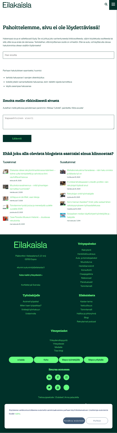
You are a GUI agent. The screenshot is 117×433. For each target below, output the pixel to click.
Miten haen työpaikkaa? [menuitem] (30, 305)
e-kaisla (21, 360)
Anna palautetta (72, 397)
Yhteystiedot (58, 344)
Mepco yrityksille (95, 360)
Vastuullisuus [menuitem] (86, 305)
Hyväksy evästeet (74, 420)
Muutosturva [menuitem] (86, 262)
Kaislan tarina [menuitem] (86, 301)
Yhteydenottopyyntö (58, 340)
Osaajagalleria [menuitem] (86, 274)
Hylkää (97, 420)
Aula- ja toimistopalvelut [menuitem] (86, 258)
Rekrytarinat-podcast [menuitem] (86, 321)
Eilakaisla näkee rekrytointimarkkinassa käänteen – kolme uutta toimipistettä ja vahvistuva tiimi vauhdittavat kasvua (33, 173)
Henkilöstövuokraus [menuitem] (86, 254)
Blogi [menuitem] (86, 317)
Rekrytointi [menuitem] (86, 250)
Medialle (58, 347)
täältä (17, 413)
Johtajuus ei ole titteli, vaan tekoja (24, 197)
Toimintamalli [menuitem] (86, 286)
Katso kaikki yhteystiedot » (30, 275)
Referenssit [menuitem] (86, 278)
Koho (46, 360)
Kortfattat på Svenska (30, 285)
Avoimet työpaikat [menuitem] (31, 301)
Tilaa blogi (58, 350)
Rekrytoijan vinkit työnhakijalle (80, 193)
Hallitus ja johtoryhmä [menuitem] (86, 313)
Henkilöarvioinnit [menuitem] (86, 266)
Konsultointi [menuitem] (86, 270)
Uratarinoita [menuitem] (30, 313)
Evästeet (59, 397)
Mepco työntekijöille (71, 360)
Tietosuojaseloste (46, 397)
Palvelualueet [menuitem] (86, 282)
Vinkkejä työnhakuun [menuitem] (30, 309)
